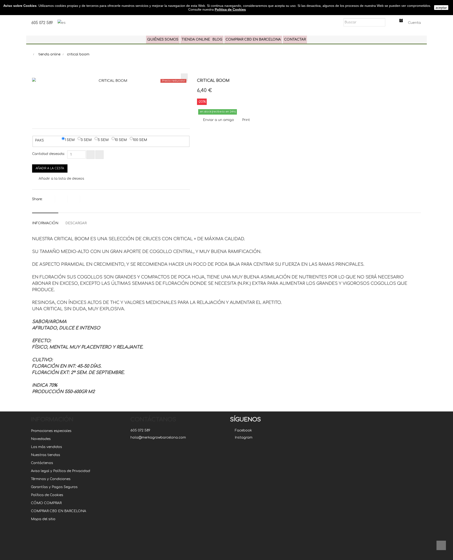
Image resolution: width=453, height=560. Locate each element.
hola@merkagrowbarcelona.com (158, 437)
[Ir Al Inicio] (441, 545)
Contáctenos (42, 463)
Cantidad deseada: (48, 154)
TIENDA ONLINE (196, 39)
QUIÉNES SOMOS (162, 39)
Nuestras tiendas (45, 455)
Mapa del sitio (43, 519)
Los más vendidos (46, 447)
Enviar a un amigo (218, 120)
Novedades (41, 439)
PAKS (40, 140)
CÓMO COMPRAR (46, 503)
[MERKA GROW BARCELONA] (226, 18)
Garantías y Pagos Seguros (54, 487)
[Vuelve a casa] (28, 54)
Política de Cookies (47, 495)
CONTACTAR (295, 39)
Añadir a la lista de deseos (61, 178)
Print (246, 120)
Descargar (76, 223)
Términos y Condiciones (51, 479)
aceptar (441, 7)
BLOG (217, 39)
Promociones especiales (51, 431)
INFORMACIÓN (45, 223)
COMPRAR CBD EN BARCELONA (253, 39)
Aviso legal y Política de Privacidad (60, 471)
